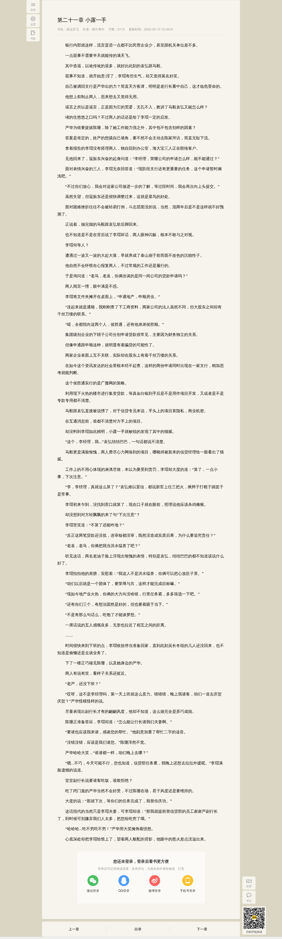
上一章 (74, 929)
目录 (137, 929)
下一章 (202, 929)
